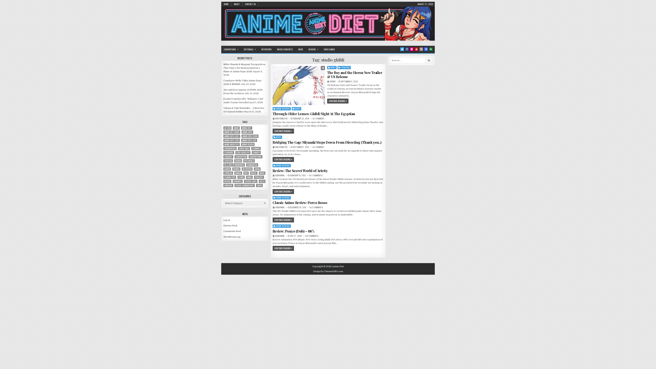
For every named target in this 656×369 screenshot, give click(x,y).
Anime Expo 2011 (249, 140)
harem (227, 169)
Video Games (329, 49)
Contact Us (250, 4)
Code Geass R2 (243, 152)
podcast (259, 177)
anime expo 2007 (231, 136)
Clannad (256, 148)
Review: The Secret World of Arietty (300, 170)
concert (228, 156)
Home (226, 4)
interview (247, 169)
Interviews (266, 49)
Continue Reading (337, 101)
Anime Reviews (283, 108)
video (259, 185)
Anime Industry (231, 144)
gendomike (280, 175)
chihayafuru (230, 148)
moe (246, 173)
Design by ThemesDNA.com (328, 271)
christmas (244, 148)
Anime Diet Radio (231, 132)
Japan (257, 169)
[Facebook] (407, 49)
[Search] (421, 49)
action (227, 128)
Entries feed (230, 225)
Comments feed (232, 231)
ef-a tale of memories (234, 165)
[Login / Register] (431, 49)
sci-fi (262, 181)
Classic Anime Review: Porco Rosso (300, 202)
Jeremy (333, 81)
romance (238, 181)
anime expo (247, 132)
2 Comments (317, 207)
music (254, 173)
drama (238, 160)
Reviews (312, 49)
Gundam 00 (252, 165)
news (262, 173)
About (237, 4)
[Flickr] (412, 49)
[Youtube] (416, 49)
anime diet (246, 128)
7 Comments (317, 175)
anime (236, 128)
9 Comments (312, 236)
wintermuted (281, 119)
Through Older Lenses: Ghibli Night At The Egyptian (314, 113)
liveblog (228, 173)
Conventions (230, 49)
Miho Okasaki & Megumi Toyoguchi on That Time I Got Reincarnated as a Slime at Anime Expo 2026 (244, 68)
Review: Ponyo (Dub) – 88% (294, 231)
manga (238, 173)
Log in (226, 220)
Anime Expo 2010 (231, 140)
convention (240, 156)
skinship (228, 185)
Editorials (249, 49)
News (300, 49)
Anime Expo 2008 (250, 136)
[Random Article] (426, 49)
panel (249, 177)
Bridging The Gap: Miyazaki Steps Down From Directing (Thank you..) (327, 142)
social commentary (244, 185)
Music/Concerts (285, 49)
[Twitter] (402, 49)
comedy (256, 152)
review (227, 181)
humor (236, 169)
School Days (251, 181)
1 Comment (319, 119)
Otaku (241, 177)
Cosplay (228, 160)
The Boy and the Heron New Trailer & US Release (354, 74)
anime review (248, 144)
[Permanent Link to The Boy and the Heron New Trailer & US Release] (299, 85)
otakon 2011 (229, 177)
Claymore (228, 152)
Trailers (345, 67)
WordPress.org (232, 237)
